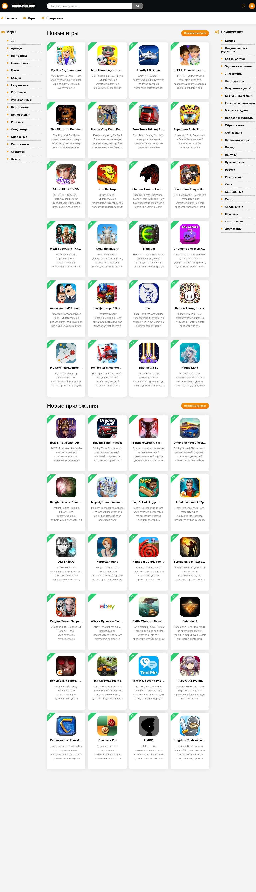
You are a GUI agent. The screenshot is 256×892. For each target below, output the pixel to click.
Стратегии (18, 151)
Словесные (19, 136)
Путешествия (234, 162)
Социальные (234, 191)
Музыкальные (21, 99)
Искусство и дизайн (239, 88)
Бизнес (230, 40)
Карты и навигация (238, 95)
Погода (230, 147)
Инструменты (234, 81)
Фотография (234, 221)
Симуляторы (20, 129)
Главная (11, 18)
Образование (234, 125)
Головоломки (20, 63)
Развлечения (234, 177)
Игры (31, 18)
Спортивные (20, 144)
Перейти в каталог (195, 33)
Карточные (19, 92)
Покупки (231, 154)
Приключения (20, 114)
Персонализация (237, 140)
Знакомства (233, 73)
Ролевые (17, 122)
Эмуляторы (233, 228)
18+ (13, 40)
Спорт (229, 199)
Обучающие (233, 132)
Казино (16, 77)
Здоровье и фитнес (239, 66)
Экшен (15, 159)
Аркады (16, 48)
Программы (54, 18)
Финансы (231, 214)
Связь (229, 184)
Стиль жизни (234, 206)
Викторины (19, 55)
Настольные (20, 107)
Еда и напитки (235, 58)
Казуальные (19, 85)
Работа (230, 169)
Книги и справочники (240, 103)
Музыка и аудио (236, 110)
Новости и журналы (239, 117)
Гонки (15, 70)
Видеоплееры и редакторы (234, 50)
